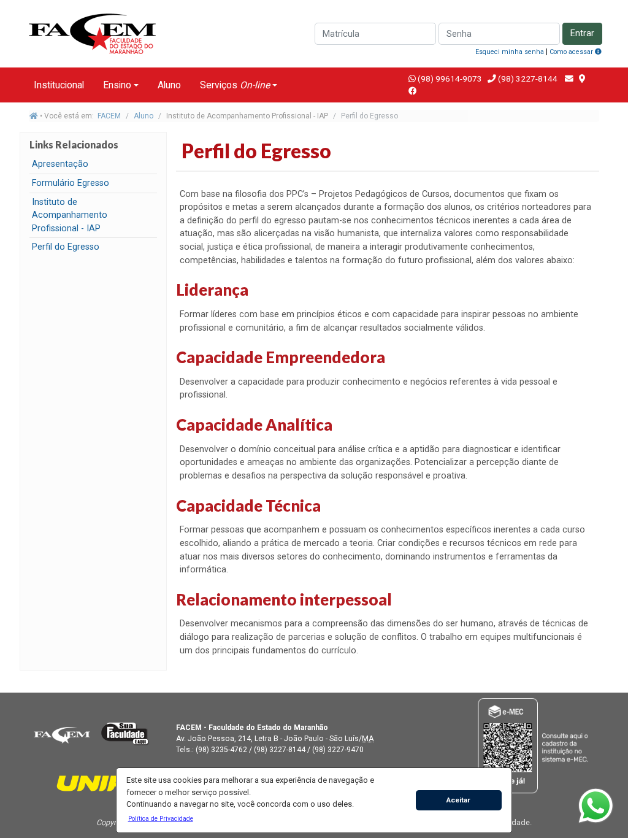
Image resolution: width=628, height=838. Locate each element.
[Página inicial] (33, 116)
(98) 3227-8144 (526, 78)
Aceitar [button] (458, 800)
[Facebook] (412, 91)
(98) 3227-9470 (338, 749)
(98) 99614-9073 (450, 78)
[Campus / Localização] (582, 78)
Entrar (582, 33)
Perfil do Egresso (65, 247)
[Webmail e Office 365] (569, 78)
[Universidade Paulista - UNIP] (93, 782)
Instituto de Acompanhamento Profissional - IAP (69, 215)
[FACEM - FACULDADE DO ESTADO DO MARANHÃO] (62, 733)
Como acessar (572, 52)
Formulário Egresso (70, 183)
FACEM (109, 116)
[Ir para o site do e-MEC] (534, 745)
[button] (160, 818)
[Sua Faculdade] (125, 733)
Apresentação (60, 164)
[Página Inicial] (93, 33)
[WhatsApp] (596, 806)
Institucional (59, 85)
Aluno (169, 85)
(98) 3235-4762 (221, 749)
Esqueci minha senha (509, 52)
